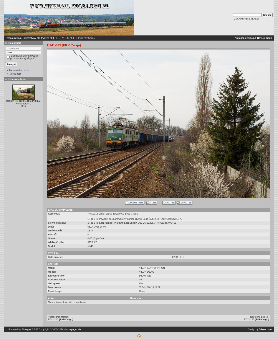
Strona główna (13, 38)
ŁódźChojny (130, 222)
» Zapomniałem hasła (18, 70)
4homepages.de (72, 329)
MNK (90, 246)
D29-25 (142, 222)
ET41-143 (64, 38)
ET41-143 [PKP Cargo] (60, 319)
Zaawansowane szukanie (247, 19)
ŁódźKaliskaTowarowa (111, 222)
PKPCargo (161, 222)
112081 (151, 222)
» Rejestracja (14, 73)
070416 (172, 222)
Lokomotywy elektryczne (36, 38)
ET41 (54, 38)
